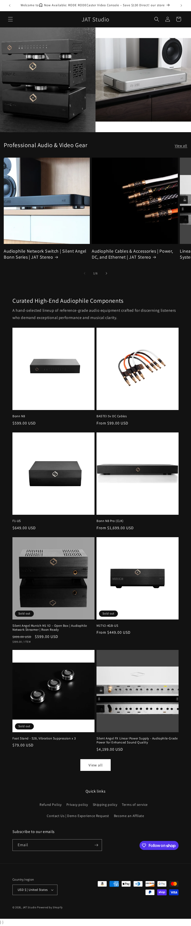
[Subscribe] (96, 845)
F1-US (16, 521)
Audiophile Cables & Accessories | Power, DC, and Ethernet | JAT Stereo (132, 254)
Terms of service (135, 804)
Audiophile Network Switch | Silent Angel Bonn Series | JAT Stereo (45, 254)
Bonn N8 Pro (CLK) (109, 521)
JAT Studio (30, 907)
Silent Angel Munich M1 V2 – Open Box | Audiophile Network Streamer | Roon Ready (49, 628)
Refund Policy (51, 804)
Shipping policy (105, 804)
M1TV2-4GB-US (107, 626)
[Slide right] (106, 273)
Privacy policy (77, 804)
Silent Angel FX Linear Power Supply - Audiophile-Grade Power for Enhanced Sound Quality (137, 740)
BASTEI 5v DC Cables (111, 416)
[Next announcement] (181, 5)
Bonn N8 (18, 416)
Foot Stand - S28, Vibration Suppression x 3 (44, 738)
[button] (10, 19)
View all (181, 145)
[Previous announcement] (9, 5)
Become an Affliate (129, 816)
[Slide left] (84, 273)
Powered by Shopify (50, 907)
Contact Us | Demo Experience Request (78, 816)
